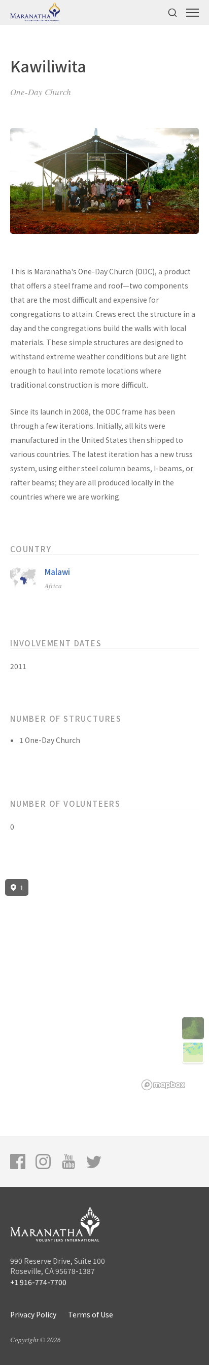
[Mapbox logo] (163, 1085)
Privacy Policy (33, 1314)
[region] (104, 985)
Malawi (57, 571)
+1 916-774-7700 (38, 1282)
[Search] (172, 12)
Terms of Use (90, 1314)
